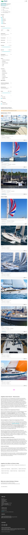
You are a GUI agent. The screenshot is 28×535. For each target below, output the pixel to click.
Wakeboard (3, 70)
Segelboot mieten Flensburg (5, 470)
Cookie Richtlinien (3, 500)
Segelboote (7, 108)
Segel (3, 17)
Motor (3, 16)
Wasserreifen (4, 71)
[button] (14, 298)
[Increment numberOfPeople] (10, 38)
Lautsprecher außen (5, 77)
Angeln (3, 64)
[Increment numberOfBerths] (10, 42)
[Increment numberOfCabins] (10, 40)
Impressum (2, 502)
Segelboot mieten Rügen (21, 470)
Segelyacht (4, 23)
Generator (3, 74)
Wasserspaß (4, 61)
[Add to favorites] (26, 115)
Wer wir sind (2, 498)
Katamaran (4, 20)
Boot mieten (4, 108)
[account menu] (26, 1)
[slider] (1, 28)
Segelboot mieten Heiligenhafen (5, 468)
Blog (2, 505)
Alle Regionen (4, 102)
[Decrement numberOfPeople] (7, 38)
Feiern (3, 65)
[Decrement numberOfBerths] (7, 42)
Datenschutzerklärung (4, 499)
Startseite (2, 108)
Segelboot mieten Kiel (14, 468)
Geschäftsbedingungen (4, 501)
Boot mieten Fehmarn (4, 486)
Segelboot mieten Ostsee (13, 470)
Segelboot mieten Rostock (22, 468)
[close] (26, 110)
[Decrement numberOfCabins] (7, 40)
